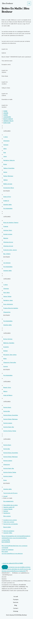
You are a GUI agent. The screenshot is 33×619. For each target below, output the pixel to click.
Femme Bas (6, 411)
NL (9, 540)
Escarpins (6, 347)
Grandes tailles (7, 204)
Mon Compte (5, 545)
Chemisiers (6, 140)
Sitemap (15, 611)
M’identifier (12, 545)
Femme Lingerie (7, 423)
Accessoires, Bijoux (8, 188)
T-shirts (5, 137)
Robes (5, 164)
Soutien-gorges (7, 234)
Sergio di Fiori (7, 196)
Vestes (5, 172)
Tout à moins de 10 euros (10, 493)
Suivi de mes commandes (10, 524)
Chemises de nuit (8, 246)
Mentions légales (18, 571)
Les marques (6, 263)
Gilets (5, 148)
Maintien (5, 238)
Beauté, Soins (7, 387)
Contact (15, 608)
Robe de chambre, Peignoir (10, 222)
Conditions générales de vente (13, 569)
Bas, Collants (6, 254)
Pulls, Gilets (6, 292)
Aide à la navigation (8, 531)
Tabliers (5, 180)
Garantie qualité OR (8, 507)
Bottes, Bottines (7, 339)
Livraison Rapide (7, 509)
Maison (5, 391)
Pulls (4, 152)
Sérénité (5, 511)
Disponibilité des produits (10, 505)
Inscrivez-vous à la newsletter (15, 538)
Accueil (16, 596)
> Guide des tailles (7, 563)
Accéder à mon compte (10, 520)
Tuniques (5, 144)
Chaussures (6, 464)
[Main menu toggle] (29, 3)
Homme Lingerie (7, 476)
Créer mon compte (8, 522)
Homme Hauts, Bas (8, 427)
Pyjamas (5, 226)
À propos (15, 599)
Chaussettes (6, 312)
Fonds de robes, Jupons (10, 250)
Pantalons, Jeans (8, 300)
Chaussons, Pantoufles (9, 362)
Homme (5, 366)
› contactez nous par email (15, 567)
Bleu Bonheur (7, 3)
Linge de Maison (7, 395)
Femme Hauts (7, 407)
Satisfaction (6, 513)
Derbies (5, 350)
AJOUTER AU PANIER (17, 563)
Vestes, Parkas (7, 296)
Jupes (5, 156)
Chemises (6, 288)
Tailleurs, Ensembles (8, 168)
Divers (5, 480)
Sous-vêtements (8, 304)
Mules (5, 358)
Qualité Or (6, 200)
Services (15, 602)
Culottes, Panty (7, 230)
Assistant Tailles (7, 533)
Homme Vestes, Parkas (9, 431)
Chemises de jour (8, 242)
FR (8, 540)
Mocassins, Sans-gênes (9, 354)
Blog (15, 605)
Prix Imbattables (7, 208)
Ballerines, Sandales (8, 343)
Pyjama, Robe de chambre (10, 308)
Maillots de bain (7, 184)
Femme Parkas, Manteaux (10, 419)
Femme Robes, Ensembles (10, 415)
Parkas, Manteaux (8, 176)
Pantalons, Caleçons (9, 160)
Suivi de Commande (17, 536)
